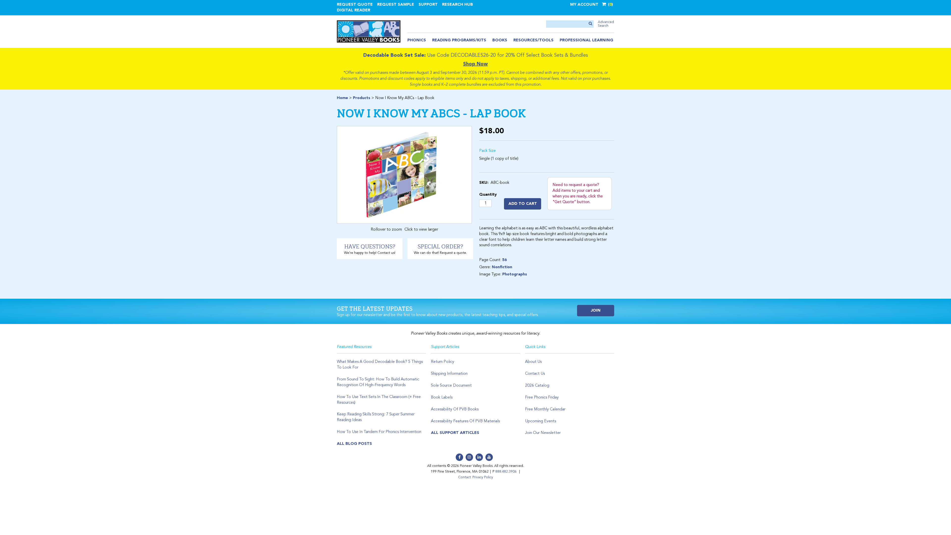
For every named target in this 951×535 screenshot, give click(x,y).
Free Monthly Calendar (545, 409)
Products (361, 98)
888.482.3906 (506, 471)
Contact (464, 477)
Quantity (488, 195)
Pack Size (487, 151)
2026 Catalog (537, 386)
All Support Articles (455, 433)
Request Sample (395, 5)
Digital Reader (353, 10)
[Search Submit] (590, 24)
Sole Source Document (451, 386)
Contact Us (535, 374)
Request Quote (355, 5)
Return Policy (442, 362)
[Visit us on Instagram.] (469, 457)
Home (342, 98)
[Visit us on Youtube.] (489, 457)
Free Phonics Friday (542, 398)
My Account (584, 5)
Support (428, 5)
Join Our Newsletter (543, 433)
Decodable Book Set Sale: (394, 55)
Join (596, 311)
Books (499, 40)
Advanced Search (606, 23)
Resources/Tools (533, 40)
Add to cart (522, 204)
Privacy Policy (483, 477)
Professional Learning (586, 40)
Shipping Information (449, 374)
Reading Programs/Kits (459, 40)
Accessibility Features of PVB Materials (465, 421)
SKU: (483, 183)
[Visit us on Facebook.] (459, 457)
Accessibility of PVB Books (454, 409)
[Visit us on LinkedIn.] (479, 457)
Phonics (416, 40)
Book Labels (441, 398)
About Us (533, 362)
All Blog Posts (354, 444)
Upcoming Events (540, 421)
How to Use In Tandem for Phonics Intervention (379, 432)
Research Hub (457, 5)
